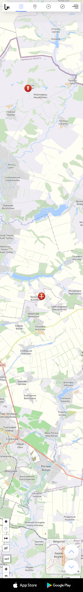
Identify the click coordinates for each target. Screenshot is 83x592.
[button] (28, 88)
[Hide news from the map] (6, 548)
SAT (7, 558)
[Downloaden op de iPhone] (25, 585)
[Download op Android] (59, 585)
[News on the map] (8, 7)
